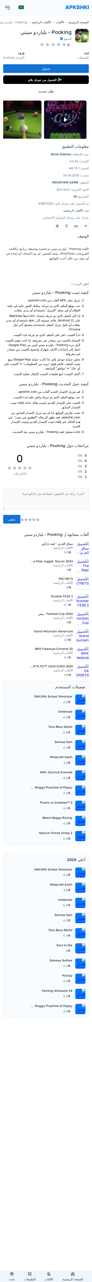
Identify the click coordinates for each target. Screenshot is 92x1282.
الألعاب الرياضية (73, 210)
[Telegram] (85, 226)
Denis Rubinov (61, 154)
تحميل (46, 68)
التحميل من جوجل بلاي (42, 80)
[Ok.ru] (66, 226)
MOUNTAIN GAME (65, 182)
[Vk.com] (76, 226)
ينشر (11, 519)
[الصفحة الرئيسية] (77, 11)
